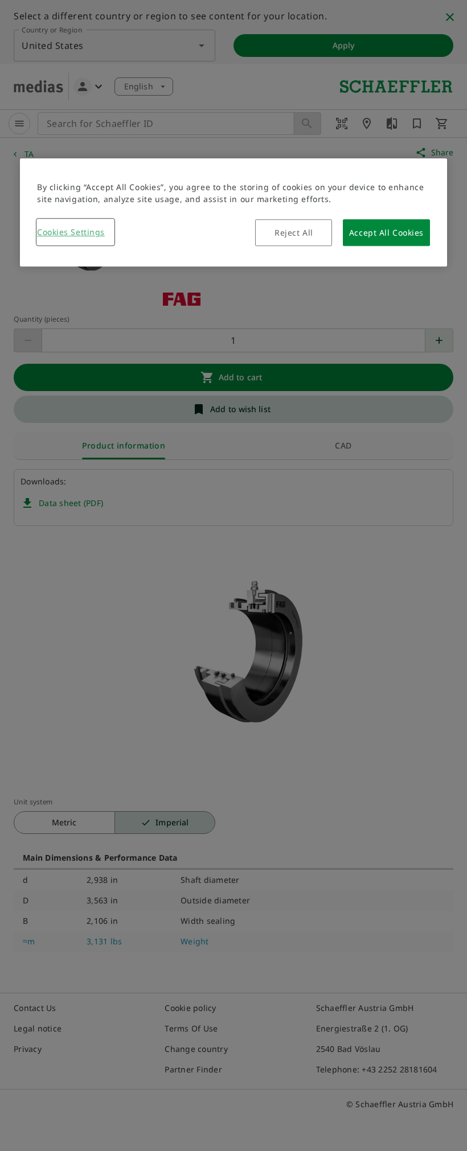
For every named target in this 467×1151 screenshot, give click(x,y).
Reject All (294, 233)
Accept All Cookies (386, 233)
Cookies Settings (71, 232)
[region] (233, 213)
